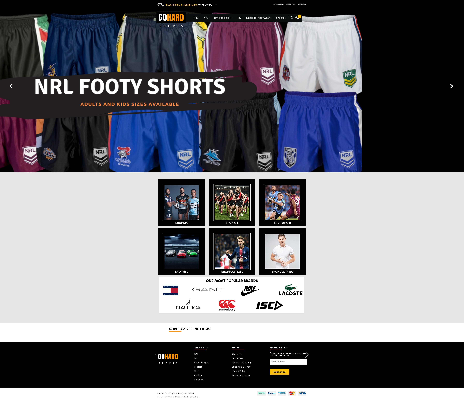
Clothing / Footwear (257, 18)
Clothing (198, 375)
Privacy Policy (238, 371)
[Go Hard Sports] (171, 19)
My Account (278, 4)
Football (198, 367)
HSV (239, 18)
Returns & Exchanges (242, 363)
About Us (290, 4)
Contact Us (302, 4)
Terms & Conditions (241, 375)
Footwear (199, 379)
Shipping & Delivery (241, 367)
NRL (196, 18)
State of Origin (222, 18)
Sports (280, 18)
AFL (206, 18)
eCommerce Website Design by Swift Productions (177, 397)
